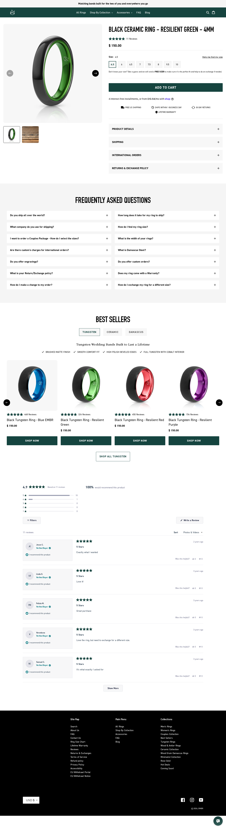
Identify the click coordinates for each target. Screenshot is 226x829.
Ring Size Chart (77, 741)
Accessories (121, 734)
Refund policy (76, 760)
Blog (117, 741)
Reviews (74, 749)
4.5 (112, 64)
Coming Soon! (167, 768)
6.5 (130, 64)
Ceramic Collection (170, 749)
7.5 (149, 64)
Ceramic (113, 332)
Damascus (136, 332)
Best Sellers (167, 737)
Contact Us (75, 737)
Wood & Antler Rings (171, 745)
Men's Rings (166, 726)
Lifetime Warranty (79, 745)
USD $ (30, 800)
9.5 (167, 64)
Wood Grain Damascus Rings (174, 753)
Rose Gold (165, 760)
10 (177, 64)
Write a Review (193, 521)
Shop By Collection (124, 730)
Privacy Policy (77, 764)
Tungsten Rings (168, 741)
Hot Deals (165, 764)
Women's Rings (168, 730)
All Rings (119, 726)
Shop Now (32, 440)
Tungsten (89, 332)
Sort (176, 532)
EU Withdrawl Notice (80, 776)
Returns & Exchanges (80, 753)
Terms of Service (78, 756)
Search (73, 726)
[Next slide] (219, 402)
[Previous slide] (6, 402)
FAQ (72, 734)
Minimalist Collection (171, 756)
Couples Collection (170, 734)
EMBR (200, 808)
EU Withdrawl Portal (80, 772)
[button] (95, 73)
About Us (74, 730)
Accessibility (76, 768)
